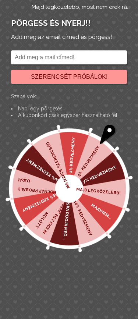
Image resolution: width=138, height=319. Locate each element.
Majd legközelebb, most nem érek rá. (80, 7)
